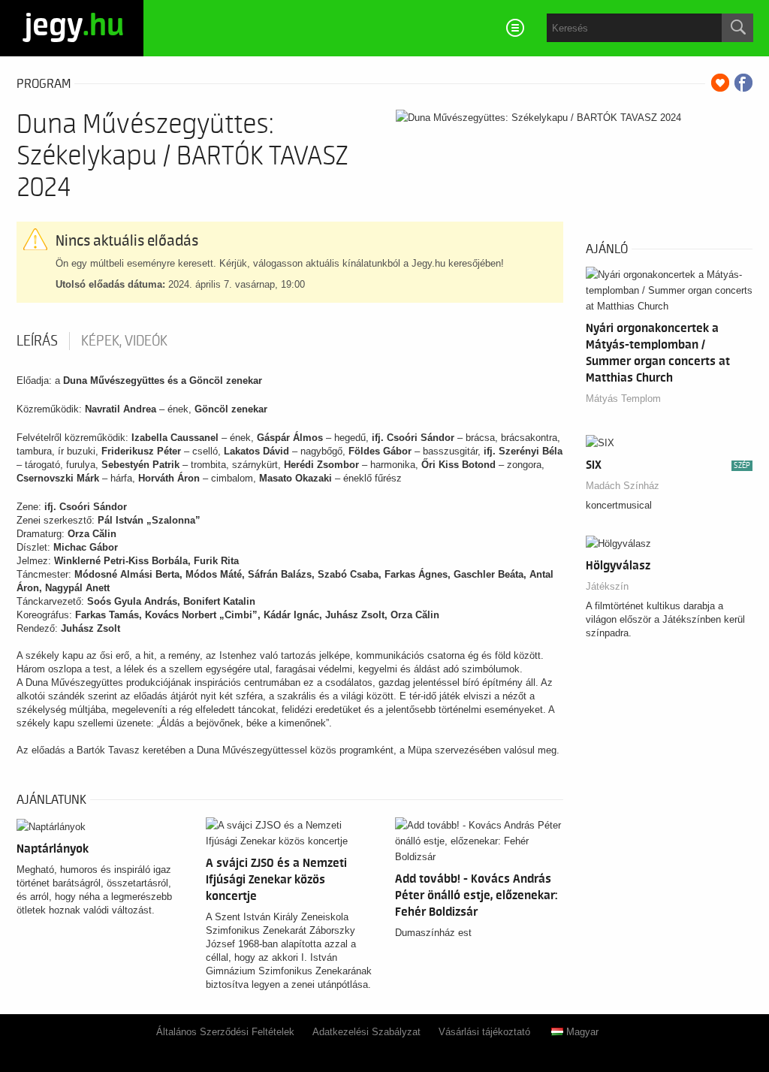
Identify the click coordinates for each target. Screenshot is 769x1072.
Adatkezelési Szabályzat (366, 1031)
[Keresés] (737, 28)
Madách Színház (622, 485)
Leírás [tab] (37, 341)
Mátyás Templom (623, 398)
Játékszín (607, 586)
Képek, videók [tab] (124, 341)
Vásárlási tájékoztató (484, 1031)
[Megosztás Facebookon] (743, 83)
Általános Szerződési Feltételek (225, 1031)
